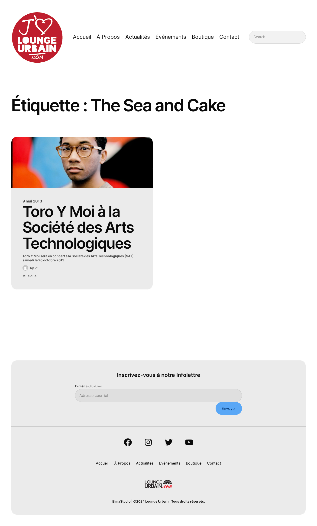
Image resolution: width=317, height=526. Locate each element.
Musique (29, 276)
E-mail (88, 386)
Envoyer (229, 408)
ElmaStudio (121, 501)
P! (36, 268)
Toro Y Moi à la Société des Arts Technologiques (78, 227)
